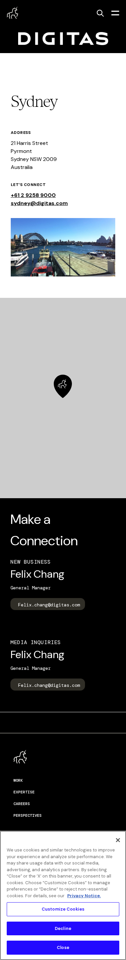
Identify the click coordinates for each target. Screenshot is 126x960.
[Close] (118, 840)
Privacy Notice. (84, 896)
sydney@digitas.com (39, 203)
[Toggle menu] (115, 13)
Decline (63, 928)
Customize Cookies (63, 909)
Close (63, 947)
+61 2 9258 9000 (33, 195)
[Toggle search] (100, 13)
